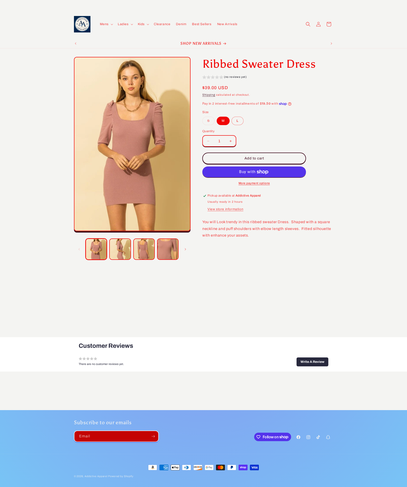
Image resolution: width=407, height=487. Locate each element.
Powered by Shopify (121, 476)
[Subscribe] (153, 436)
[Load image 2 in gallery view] (120, 249)
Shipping (208, 95)
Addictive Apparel (96, 476)
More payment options (254, 183)
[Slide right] (185, 249)
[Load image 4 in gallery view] (168, 249)
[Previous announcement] (75, 43)
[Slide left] (79, 249)
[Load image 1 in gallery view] (96, 249)
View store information (225, 209)
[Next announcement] (331, 43)
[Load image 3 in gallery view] (144, 249)
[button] (106, 24)
